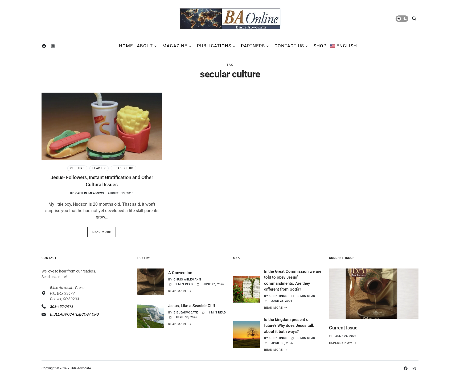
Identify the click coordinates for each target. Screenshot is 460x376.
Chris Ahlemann (187, 279)
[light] (402, 18)
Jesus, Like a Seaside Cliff (191, 305)
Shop (320, 45)
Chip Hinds (278, 296)
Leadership (123, 168)
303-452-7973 (61, 306)
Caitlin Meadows (89, 193)
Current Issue (343, 327)
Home (126, 45)
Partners (253, 45)
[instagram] (54, 46)
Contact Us (289, 45)
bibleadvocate (186, 312)
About (145, 45)
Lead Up (99, 168)
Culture (77, 168)
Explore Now (340, 343)
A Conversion (180, 272)
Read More (101, 232)
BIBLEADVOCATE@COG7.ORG (74, 314)
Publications (214, 45)
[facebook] (45, 46)
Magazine (174, 45)
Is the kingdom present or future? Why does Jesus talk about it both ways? (289, 325)
